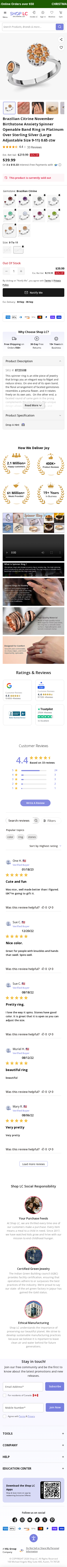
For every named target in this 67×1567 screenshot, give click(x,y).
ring (20, 837)
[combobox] (29, 27)
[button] (59, 164)
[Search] (60, 27)
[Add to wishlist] (61, 47)
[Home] (19, 14)
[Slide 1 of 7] (9, 108)
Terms (22, 1416)
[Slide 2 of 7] (23, 108)
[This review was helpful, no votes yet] (43, 907)
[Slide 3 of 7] (38, 108)
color (10, 837)
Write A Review (35, 803)
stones (32, 837)
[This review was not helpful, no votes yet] (49, 907)
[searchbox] (19, 820)
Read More (31, 405)
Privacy (31, 1416)
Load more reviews (33, 1164)
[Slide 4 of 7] (52, 108)
